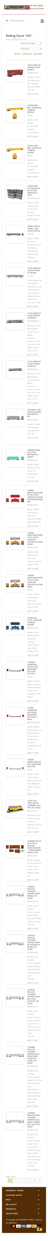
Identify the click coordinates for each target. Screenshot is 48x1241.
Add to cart (33, 94)
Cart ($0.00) (37, 5)
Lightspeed (12, 1223)
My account (38, 8)
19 (34, 1180)
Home (8, 39)
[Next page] (39, 1181)
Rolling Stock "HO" (19, 39)
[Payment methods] (13, 1226)
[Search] (7, 21)
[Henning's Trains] (17, 7)
